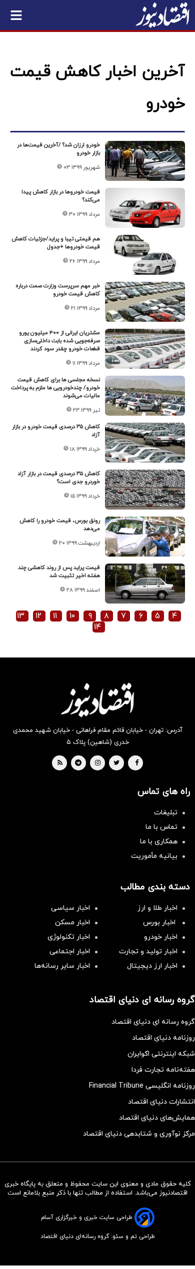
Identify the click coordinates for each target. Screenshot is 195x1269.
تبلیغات (166, 812)
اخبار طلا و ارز (158, 908)
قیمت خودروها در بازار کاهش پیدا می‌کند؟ (61, 196)
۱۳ (20, 616)
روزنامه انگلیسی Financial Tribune (142, 1086)
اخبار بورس (160, 922)
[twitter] (117, 763)
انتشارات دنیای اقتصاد (161, 1102)
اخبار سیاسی (70, 908)
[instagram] (97, 763)
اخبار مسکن (72, 922)
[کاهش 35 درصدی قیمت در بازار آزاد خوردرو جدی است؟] (145, 490)
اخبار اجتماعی (70, 951)
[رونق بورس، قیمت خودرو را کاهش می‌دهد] (145, 537)
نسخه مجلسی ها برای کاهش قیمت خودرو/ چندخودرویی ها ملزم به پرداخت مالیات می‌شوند (55, 388)
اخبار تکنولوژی (69, 937)
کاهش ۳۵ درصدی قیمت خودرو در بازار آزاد (56, 431)
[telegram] (78, 763)
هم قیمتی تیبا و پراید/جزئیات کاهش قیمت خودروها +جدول (56, 243)
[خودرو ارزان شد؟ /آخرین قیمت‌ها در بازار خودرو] (145, 161)
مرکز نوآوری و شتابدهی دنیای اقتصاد (139, 1134)
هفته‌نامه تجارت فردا (163, 1070)
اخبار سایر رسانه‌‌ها (62, 966)
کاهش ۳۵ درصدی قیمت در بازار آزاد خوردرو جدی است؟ (59, 478)
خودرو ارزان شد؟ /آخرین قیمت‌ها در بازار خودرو (58, 149)
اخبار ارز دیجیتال (152, 966)
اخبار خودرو (161, 937)
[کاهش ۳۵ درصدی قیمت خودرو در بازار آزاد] (145, 443)
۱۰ (72, 616)
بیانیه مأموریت (154, 856)
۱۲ (39, 616)
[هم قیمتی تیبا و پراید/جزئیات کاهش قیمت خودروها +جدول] (145, 255)
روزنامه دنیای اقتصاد (163, 1038)
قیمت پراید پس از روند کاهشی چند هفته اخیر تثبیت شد (59, 572)
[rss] (60, 763)
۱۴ (97, 627)
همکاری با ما (159, 841)
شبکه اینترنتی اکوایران (161, 1054)
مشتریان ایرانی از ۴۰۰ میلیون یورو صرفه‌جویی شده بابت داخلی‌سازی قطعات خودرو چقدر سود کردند (59, 341)
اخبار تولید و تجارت (148, 951)
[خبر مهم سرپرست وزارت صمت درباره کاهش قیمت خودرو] (145, 302)
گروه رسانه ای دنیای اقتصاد (153, 1022)
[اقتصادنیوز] (97, 699)
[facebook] (136, 763)
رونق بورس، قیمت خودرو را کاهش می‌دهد (60, 525)
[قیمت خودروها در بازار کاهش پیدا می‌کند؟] (145, 208)
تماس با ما (162, 827)
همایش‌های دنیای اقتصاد (157, 1118)
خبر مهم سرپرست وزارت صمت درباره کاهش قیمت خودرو (58, 290)
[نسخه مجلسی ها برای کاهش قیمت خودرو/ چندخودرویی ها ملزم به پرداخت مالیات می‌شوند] (145, 396)
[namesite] (162, 15)
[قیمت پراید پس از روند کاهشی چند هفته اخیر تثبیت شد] (145, 584)
